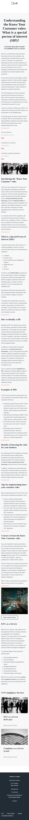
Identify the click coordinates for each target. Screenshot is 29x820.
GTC (2, 813)
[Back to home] (14, 3)
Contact (14, 801)
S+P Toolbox (14, 783)
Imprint (20, 813)
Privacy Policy (11, 813)
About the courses (14, 780)
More (2, 138)
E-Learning (14, 792)
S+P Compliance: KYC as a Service (14, 48)
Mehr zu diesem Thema (9, 617)
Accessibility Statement (7, 815)
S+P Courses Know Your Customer (14, 46)
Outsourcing (14, 789)
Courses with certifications (14, 795)
